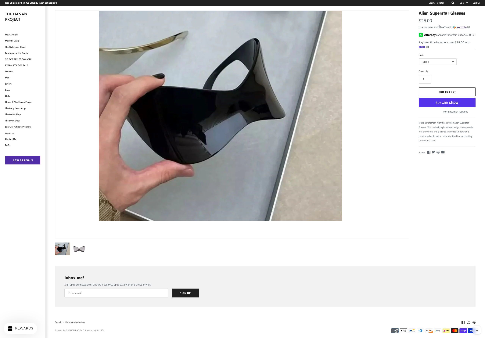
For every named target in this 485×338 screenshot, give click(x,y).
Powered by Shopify (94, 330)
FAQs (7, 145)
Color (421, 55)
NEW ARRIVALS (23, 160)
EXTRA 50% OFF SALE (16, 65)
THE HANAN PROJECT (73, 330)
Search (58, 322)
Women (9, 71)
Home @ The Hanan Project (18, 102)
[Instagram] (468, 322)
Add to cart (447, 92)
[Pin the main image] (438, 152)
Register (440, 3)
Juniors (8, 83)
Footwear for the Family (16, 53)
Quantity (423, 71)
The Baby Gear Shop (15, 108)
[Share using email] (443, 152)
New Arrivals (11, 34)
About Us (9, 133)
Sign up (185, 293)
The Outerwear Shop (15, 47)
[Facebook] (463, 322)
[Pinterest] (474, 322)
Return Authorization (75, 322)
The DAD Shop (12, 120)
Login (431, 3)
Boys (7, 90)
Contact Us (10, 139)
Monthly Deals (12, 40)
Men (7, 77)
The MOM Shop (13, 114)
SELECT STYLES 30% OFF (18, 59)
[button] (447, 27)
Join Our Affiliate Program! (18, 126)
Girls (7, 96)
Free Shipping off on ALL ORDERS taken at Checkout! (31, 3)
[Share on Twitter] (433, 152)
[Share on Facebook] (428, 152)
